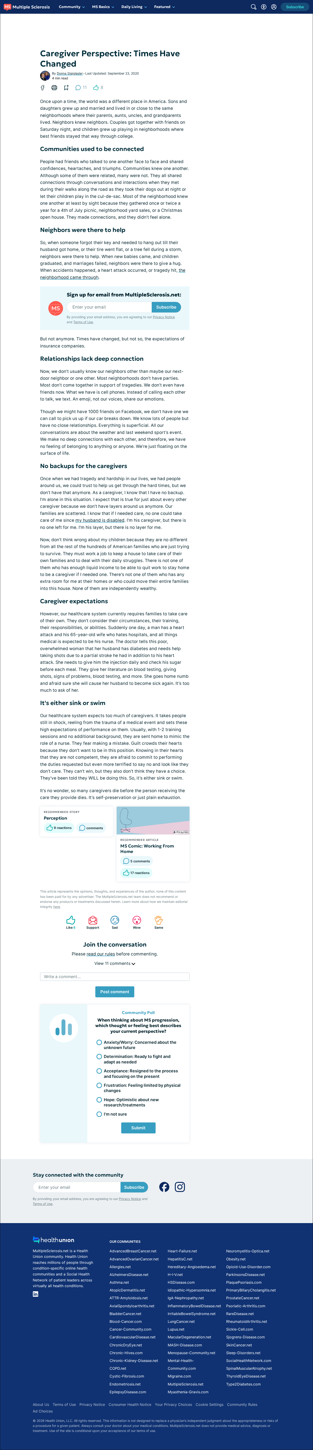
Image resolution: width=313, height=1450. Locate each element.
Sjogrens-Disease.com (245, 1337)
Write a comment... (62, 976)
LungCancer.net (181, 1321)
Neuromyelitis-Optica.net (247, 1251)
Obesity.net (236, 1259)
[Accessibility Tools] (264, 7)
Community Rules (242, 1404)
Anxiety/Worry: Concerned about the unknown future (140, 1045)
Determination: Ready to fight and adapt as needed (137, 1059)
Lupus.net (176, 1329)
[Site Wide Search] (254, 7)
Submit (138, 1127)
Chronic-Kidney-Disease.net (134, 1360)
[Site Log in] (274, 7)
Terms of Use (83, 322)
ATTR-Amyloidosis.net (129, 1298)
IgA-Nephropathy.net (186, 1298)
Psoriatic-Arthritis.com (245, 1306)
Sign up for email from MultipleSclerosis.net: (124, 295)
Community (69, 6)
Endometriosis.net (125, 1384)
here (56, 907)
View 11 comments (113, 963)
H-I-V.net (175, 1274)
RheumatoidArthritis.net (246, 1321)
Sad (112, 922)
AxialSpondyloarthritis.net (132, 1306)
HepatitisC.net (180, 1259)
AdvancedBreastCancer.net (133, 1251)
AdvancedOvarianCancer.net (134, 1259)
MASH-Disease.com (185, 1345)
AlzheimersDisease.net (129, 1274)
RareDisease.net (240, 1313)
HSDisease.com (181, 1282)
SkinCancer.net (239, 1345)
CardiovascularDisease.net (133, 1337)
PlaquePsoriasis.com (244, 1282)
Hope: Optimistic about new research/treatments (131, 1102)
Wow (134, 922)
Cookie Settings (209, 1404)
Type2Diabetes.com (243, 1384)
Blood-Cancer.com (126, 1321)
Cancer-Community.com (130, 1329)
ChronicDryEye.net (126, 1345)
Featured (162, 6)
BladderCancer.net (125, 1313)
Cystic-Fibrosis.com (127, 1376)
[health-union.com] (53, 1241)
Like (68, 922)
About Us (41, 1404)
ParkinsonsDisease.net (245, 1274)
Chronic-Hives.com (126, 1352)
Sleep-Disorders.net (243, 1352)
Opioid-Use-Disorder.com (248, 1266)
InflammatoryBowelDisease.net (194, 1306)
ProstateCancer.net (242, 1298)
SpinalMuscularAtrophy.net (249, 1368)
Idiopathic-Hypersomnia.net (192, 1290)
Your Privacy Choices (173, 1404)
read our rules (101, 954)
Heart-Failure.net (182, 1251)
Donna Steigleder (70, 73)
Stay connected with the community (78, 1175)
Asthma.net (119, 1282)
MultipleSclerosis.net (185, 1384)
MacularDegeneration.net (189, 1337)
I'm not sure (115, 1114)
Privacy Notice (164, 317)
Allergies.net (120, 1266)
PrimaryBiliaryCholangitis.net (251, 1290)
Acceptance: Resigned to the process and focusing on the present (141, 1073)
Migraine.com (179, 1376)
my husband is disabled (99, 520)
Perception (55, 818)
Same (156, 922)
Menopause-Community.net (191, 1352)
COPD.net (118, 1368)
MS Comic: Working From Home (147, 848)
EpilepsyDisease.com (128, 1392)
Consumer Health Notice (130, 1404)
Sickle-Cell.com (239, 1329)
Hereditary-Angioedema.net (192, 1266)
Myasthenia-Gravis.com (188, 1392)
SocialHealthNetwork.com (248, 1360)
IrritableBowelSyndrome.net (192, 1313)
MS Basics (101, 6)
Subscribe (166, 307)
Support (91, 922)
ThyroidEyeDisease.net (246, 1376)
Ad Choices (43, 1411)
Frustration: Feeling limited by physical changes (142, 1088)
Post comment (114, 991)
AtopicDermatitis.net (127, 1290)
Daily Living (132, 6)
